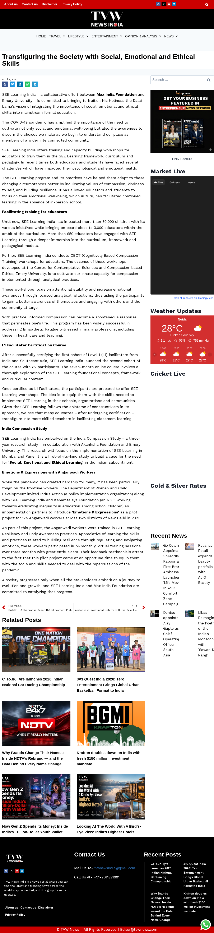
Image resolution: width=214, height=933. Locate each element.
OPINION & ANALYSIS (141, 36)
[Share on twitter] (12, 84)
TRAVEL (55, 36)
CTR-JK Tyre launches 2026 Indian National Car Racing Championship (161, 872)
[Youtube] (169, 4)
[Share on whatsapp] (27, 84)
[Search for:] (182, 80)
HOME (41, 36)
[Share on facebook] (5, 84)
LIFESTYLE (76, 36)
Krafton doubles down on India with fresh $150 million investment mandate (108, 758)
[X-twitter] (164, 4)
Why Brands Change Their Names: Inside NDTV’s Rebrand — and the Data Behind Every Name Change (33, 758)
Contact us (30, 4)
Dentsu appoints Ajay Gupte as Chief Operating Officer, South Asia (171, 633)
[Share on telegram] (35, 84)
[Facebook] (158, 4)
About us (11, 4)
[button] (57, 36)
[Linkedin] (174, 4)
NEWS (169, 36)
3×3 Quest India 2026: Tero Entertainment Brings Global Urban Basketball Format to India (108, 685)
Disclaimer (49, 4)
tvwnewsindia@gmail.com (114, 868)
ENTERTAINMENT (105, 36)
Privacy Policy (71, 4)
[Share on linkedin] (20, 84)
